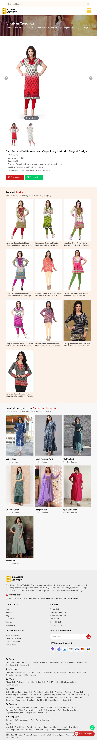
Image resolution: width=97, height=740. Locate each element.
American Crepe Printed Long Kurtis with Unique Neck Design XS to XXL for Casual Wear (19, 244)
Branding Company (12, 737)
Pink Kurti (68, 692)
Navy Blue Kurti (82, 695)
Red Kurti (9, 692)
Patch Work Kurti (69, 682)
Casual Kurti (47, 707)
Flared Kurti (73, 727)
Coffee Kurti (40, 697)
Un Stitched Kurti (42, 720)
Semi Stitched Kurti (27, 720)
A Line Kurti (43, 727)
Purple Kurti (38, 692)
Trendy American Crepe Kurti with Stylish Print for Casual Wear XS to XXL (77, 345)
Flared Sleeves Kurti (78, 672)
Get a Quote (16, 177)
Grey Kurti (70, 695)
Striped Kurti (49, 730)
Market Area (10, 625)
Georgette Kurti (41, 510)
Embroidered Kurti (24, 682)
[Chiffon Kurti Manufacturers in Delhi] (77, 436)
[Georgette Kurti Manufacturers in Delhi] (48, 486)
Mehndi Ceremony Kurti (52, 710)
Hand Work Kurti (12, 685)
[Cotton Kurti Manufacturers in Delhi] (20, 436)
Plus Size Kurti (32, 727)
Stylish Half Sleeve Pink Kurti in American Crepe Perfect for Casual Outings (76, 295)
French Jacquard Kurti (44, 459)
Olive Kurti (77, 697)
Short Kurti (54, 727)
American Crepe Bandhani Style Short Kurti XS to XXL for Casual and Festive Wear (19, 395)
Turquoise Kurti (52, 697)
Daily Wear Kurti (11, 710)
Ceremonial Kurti (60, 707)
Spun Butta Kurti (70, 510)
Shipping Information (13, 635)
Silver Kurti (31, 700)
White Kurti (49, 695)
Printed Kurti (10, 682)
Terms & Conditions (13, 641)
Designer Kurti (31, 713)
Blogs (8, 615)
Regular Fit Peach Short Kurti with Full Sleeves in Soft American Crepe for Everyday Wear (48, 295)
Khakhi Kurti (41, 700)
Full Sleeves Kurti (48, 672)
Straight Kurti (20, 727)
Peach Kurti (30, 697)
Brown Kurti (10, 695)
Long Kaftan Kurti (62, 730)
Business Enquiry (85, 734)
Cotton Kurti (11, 459)
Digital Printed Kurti (54, 682)
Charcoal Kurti (52, 700)
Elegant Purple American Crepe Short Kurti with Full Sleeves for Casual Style (47, 345)
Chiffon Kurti (68, 459)
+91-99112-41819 (15, 595)
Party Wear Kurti (23, 707)
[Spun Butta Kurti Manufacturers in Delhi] (77, 486)
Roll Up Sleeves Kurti (13, 675)
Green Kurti (28, 692)
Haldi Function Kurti (70, 710)
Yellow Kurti (49, 692)
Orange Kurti (78, 692)
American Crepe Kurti (22, 27)
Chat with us (35, 177)
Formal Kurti (72, 707)
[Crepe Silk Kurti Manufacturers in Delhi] (20, 486)
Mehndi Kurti (10, 697)
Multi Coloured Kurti (36, 695)
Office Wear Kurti (25, 710)
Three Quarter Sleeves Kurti (16, 672)
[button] (91, 78)
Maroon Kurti (60, 695)
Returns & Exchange (13, 638)
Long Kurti (63, 727)
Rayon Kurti (10, 561)
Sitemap (9, 622)
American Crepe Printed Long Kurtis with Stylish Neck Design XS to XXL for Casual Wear (76, 244)
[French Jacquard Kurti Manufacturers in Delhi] (48, 436)
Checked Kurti (38, 730)
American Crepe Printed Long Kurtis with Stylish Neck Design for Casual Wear (19, 295)
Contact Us (10, 619)
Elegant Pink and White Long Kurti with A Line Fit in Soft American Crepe (20, 345)
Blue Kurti (18, 692)
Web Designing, (71, 735)
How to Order (11, 645)
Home (8, 27)
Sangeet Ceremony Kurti (15, 713)
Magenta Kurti (21, 695)
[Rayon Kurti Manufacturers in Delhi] (20, 537)
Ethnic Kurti (37, 710)
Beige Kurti (10, 700)
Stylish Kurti (42, 713)
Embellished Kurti (38, 682)
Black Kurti (59, 692)
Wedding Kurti (36, 707)
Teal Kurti (20, 697)
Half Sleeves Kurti (63, 672)
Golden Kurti (20, 700)
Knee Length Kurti (12, 730)
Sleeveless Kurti (34, 672)
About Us (9, 612)
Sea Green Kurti (65, 700)
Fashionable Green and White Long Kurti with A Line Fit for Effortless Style (46, 244)
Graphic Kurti (26, 730)
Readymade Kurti (12, 720)
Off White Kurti (65, 697)
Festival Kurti (10, 707)
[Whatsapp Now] (92, 727)
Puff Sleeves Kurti (29, 675)
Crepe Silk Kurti (12, 510)
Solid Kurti (9, 727)
